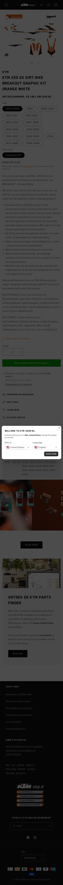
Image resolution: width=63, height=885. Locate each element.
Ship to (8, 442)
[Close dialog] (59, 427)
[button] (17, 447)
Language (37, 442)
